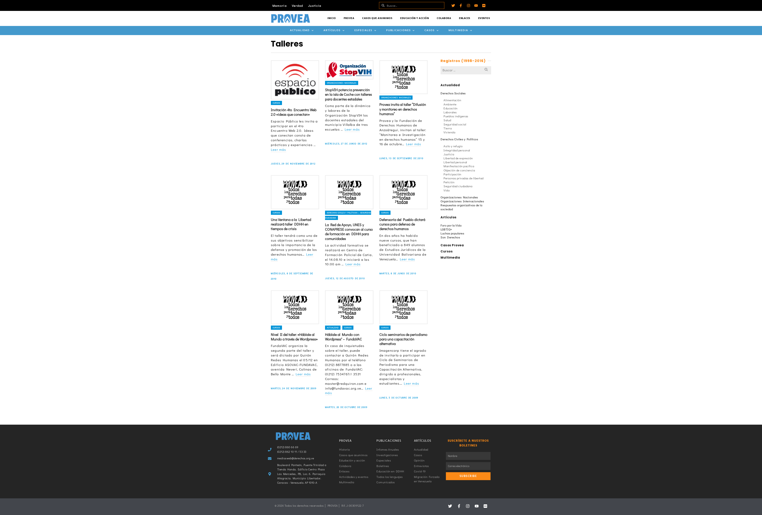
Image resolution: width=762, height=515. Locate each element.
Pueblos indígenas (456, 116)
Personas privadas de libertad (464, 178)
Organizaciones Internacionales (462, 201)
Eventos (484, 18)
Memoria (279, 6)
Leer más (278, 149)
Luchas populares (452, 233)
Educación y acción (414, 18)
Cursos (276, 103)
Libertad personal (455, 162)
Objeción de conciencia (459, 170)
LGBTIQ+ (446, 229)
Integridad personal (457, 150)
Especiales (363, 30)
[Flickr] (484, 5)
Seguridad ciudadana (458, 186)
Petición (449, 182)
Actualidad (300, 30)
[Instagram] (468, 5)
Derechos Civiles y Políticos (459, 139)
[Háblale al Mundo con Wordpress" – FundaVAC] (349, 307)
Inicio (331, 18)
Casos (429, 30)
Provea (349, 18)
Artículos (332, 30)
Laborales (450, 112)
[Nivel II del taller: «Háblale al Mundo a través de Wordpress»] (295, 307)
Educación (451, 108)
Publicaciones (398, 30)
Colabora (444, 18)
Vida (446, 190)
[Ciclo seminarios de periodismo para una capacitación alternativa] (403, 307)
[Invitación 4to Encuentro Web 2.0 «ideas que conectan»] (295, 79)
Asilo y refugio (453, 146)
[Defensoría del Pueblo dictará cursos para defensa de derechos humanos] (403, 192)
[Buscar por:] (466, 70)
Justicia (314, 6)
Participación (452, 174)
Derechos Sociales (453, 93)
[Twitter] (453, 5)
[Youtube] (476, 5)
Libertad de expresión (458, 158)
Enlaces (464, 18)
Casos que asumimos (377, 18)
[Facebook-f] (461, 5)
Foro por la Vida (451, 225)
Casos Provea (452, 245)
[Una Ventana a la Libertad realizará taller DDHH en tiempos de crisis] (295, 192)
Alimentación (452, 100)
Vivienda (449, 132)
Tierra (448, 128)
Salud (447, 120)
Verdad (297, 6)
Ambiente (450, 104)
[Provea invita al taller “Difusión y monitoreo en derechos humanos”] (403, 77)
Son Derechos (450, 237)
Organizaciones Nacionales (341, 83)
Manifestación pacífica (459, 166)
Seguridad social (455, 124)
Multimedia (458, 30)
